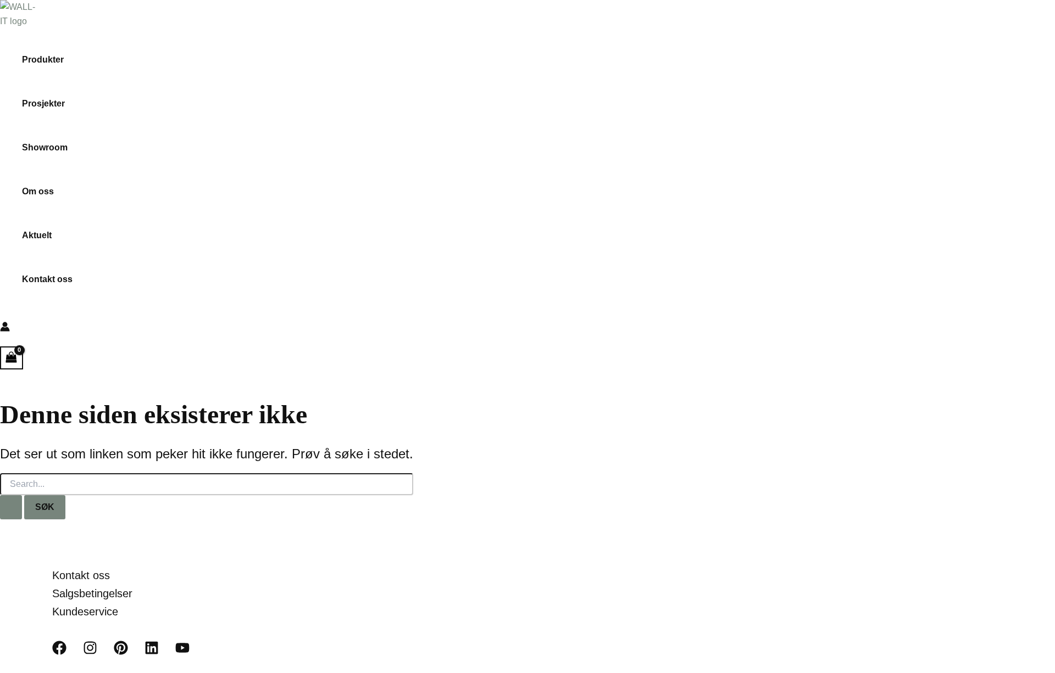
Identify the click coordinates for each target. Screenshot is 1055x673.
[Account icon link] (5, 329)
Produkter (43, 59)
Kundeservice (85, 611)
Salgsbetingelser (92, 593)
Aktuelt (37, 235)
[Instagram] (90, 652)
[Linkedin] (152, 652)
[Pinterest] (121, 652)
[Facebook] (59, 652)
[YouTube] (182, 652)
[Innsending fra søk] (11, 507)
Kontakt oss (47, 279)
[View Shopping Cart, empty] (11, 357)
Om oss (38, 191)
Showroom (45, 147)
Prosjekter (43, 103)
